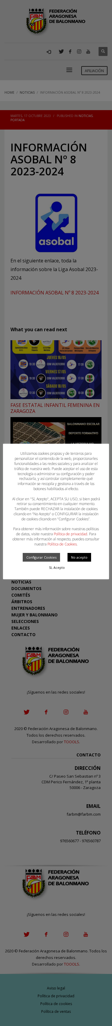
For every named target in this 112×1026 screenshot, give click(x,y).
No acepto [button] (79, 557)
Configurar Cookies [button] (41, 557)
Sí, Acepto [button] (57, 567)
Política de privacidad (70, 533)
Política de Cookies (62, 544)
